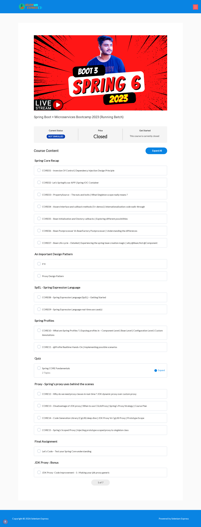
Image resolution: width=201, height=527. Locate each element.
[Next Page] (107, 482)
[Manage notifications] (5, 521)
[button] (195, 7)
